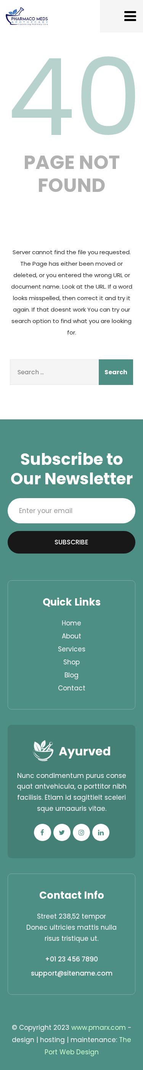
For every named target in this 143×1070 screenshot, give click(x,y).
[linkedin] (100, 832)
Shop (71, 662)
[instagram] (81, 832)
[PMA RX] (27, 16)
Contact (71, 688)
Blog (71, 675)
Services (71, 649)
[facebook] (42, 832)
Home (71, 623)
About (71, 636)
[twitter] (62, 832)
